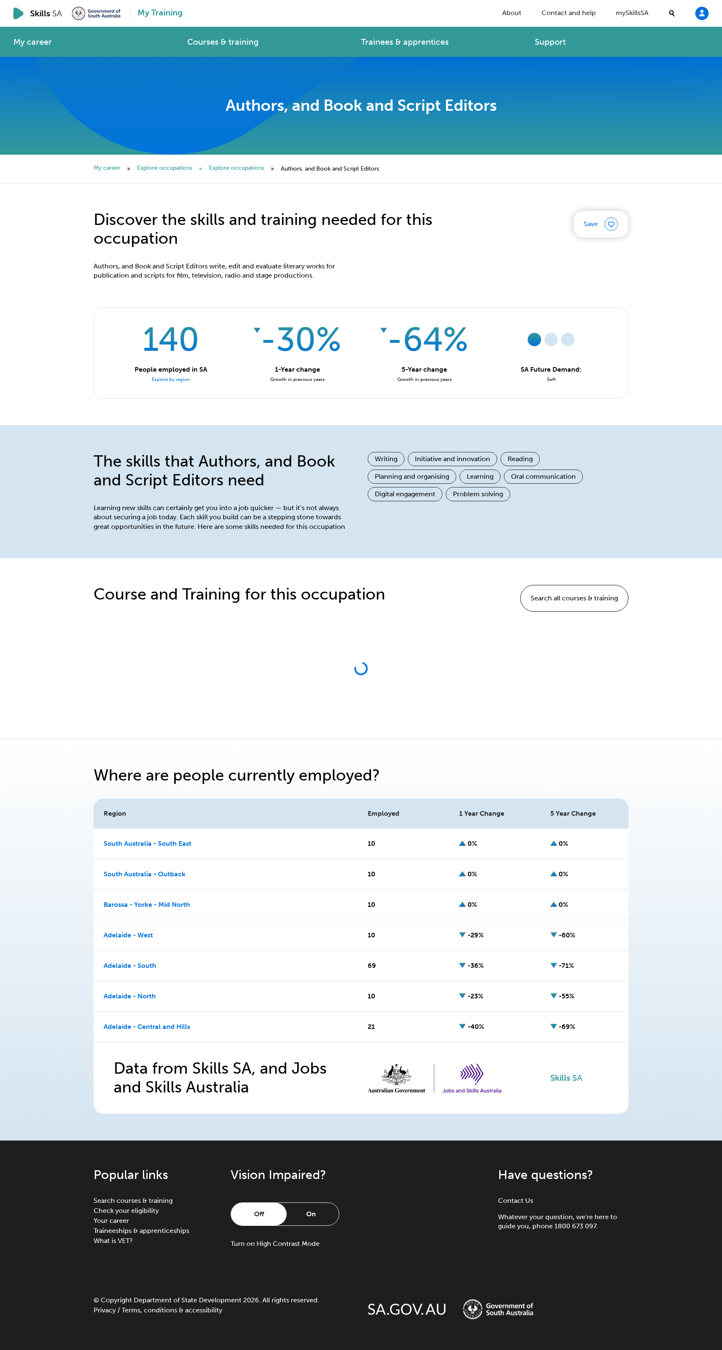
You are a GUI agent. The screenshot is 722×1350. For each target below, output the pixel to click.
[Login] (702, 13)
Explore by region (171, 379)
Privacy (105, 1310)
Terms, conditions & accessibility (172, 1310)
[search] (672, 13)
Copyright (116, 1300)
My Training (160, 13)
